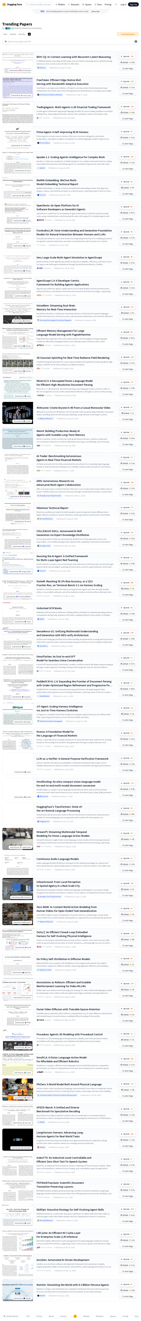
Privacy (39, 1316)
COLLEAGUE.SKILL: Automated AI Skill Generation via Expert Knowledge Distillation (62, 533)
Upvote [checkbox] (128, 56)
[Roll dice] (136, 41)
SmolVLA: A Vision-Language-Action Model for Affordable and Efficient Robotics (61, 1059)
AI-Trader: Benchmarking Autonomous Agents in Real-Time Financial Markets (58, 458)
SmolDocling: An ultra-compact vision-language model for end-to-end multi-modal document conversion (68, 783)
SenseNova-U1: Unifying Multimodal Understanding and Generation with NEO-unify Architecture (67, 633)
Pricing (108, 4)
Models (61, 4)
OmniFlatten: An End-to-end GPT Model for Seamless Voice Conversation (59, 658)
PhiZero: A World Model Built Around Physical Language (69, 1084)
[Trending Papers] (29, 34)
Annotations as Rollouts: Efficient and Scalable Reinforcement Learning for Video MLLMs (63, 984)
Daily (5, 34)
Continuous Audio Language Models (57, 859)
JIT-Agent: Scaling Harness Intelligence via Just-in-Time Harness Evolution (59, 708)
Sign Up (133, 4)
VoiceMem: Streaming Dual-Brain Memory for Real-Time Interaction (56, 307)
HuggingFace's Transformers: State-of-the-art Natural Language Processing (59, 808)
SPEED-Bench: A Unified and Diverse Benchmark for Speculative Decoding (58, 1109)
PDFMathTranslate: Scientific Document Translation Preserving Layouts (60, 1184)
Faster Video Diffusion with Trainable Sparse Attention (68, 1009)
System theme (12, 1316)
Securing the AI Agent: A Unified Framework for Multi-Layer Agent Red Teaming (62, 558)
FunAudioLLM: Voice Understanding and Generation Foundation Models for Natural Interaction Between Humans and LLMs (74, 232)
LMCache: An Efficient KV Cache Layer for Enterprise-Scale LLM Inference (58, 1234)
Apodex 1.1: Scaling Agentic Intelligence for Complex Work (70, 157)
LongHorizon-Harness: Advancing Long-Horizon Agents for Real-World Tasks (60, 1134)
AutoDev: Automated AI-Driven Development (62, 1260)
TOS (28, 1316)
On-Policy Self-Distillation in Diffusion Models (63, 959)
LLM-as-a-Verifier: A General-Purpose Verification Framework (72, 758)
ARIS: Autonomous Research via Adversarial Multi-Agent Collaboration (58, 482)
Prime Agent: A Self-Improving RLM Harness (62, 132)
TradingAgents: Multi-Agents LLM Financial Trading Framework (73, 107)
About (51, 1316)
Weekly (13, 34)
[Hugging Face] (75, 1316)
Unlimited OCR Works (49, 608)
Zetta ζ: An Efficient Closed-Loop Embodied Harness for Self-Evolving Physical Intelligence (63, 934)
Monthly (22, 34)
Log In (123, 4)
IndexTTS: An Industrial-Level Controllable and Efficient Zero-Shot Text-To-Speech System (63, 1159)
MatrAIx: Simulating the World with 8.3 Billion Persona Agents (72, 1284)
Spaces (88, 4)
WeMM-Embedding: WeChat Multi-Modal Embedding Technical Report (57, 182)
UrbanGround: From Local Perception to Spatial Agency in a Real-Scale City (58, 883)
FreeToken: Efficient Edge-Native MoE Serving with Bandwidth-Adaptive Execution (62, 82)
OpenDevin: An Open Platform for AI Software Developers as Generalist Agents (60, 207)
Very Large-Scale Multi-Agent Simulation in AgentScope (69, 257)
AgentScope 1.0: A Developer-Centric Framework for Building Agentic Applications (62, 282)
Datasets (75, 4)
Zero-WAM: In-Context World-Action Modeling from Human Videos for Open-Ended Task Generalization (66, 908)
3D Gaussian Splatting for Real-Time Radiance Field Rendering (72, 357)
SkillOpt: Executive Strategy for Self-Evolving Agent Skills (70, 1209)
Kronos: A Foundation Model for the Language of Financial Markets (56, 733)
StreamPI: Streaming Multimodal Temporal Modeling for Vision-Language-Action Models (63, 833)
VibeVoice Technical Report (52, 508)
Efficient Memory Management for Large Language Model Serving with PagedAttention (63, 332)
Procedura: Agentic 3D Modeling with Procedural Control (69, 1034)
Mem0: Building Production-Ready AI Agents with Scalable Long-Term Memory (60, 432)
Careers (63, 1316)
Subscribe (95, 11)
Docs (99, 4)
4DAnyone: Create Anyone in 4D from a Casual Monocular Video (73, 407)
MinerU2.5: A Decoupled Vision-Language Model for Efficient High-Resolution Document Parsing (64, 382)
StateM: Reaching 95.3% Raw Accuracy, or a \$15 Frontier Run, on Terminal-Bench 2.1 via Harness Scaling (69, 583)
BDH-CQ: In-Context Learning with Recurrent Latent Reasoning (73, 57)
